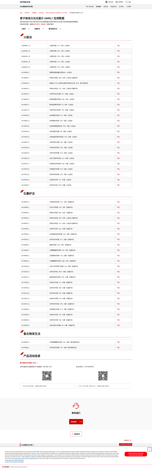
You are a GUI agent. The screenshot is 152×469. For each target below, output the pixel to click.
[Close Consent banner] (149, 449)
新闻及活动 (113, 6)
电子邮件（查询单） (40, 24)
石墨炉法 (37, 29)
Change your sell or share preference (14, 460)
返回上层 (126, 440)
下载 (118, 46)
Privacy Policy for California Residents (14, 461)
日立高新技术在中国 (26, 445)
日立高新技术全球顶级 (125, 444)
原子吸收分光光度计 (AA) (28, 363)
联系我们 (74, 422)
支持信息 (105, 6)
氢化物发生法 (53, 29)
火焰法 (23, 29)
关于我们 (121, 6)
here (83, 453)
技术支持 (98, 6)
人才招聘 (128, 6)
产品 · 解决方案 (90, 6)
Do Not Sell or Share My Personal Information (25, 458)
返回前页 (77, 434)
